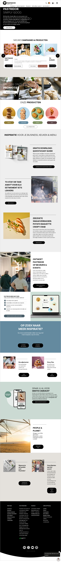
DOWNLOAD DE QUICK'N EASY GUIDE (44, 166)
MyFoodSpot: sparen (36, 6)
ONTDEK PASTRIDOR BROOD (10, 65)
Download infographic (25, 483)
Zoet (52, 122)
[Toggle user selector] (53, 3)
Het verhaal (52, 375)
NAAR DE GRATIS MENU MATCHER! (14, 316)
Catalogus (9, 518)
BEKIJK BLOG (11, 203)
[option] (30, 56)
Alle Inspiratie (24, 375)
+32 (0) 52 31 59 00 (35, 515)
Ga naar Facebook (37, 345)
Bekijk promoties (10, 92)
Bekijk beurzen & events (41, 286)
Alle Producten (30, 126)
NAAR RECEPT (39, 242)
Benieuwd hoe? (38, 446)
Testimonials (10, 520)
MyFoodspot (10, 515)
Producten (12, 6)
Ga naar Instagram (23, 345)
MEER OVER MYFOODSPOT (41, 401)
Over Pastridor (46, 6)
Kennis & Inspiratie (20, 6)
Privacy (44, 510)
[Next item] (58, 56)
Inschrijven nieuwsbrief (12, 513)
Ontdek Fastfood (51, 65)
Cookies (44, 508)
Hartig (37, 122)
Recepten (28, 6)
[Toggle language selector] (49, 3)
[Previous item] (3, 56)
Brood (9, 122)
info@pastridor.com (35, 513)
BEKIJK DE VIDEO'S (51, 490)
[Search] (46, 3)
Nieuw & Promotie (11, 516)
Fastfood (23, 122)
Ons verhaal (9, 27)
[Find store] (57, 3)
